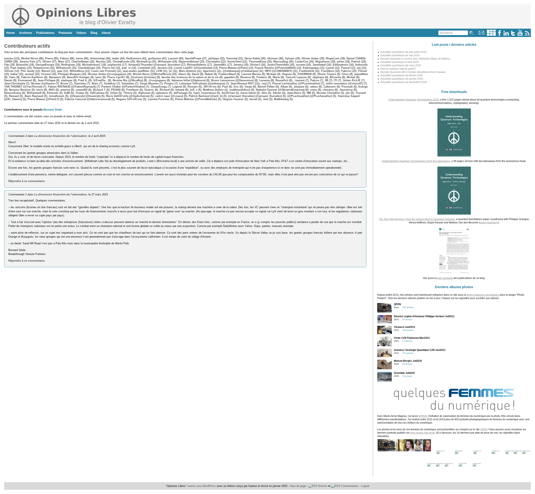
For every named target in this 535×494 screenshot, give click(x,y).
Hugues (287, 74)
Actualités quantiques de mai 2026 (400, 55)
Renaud (14, 96)
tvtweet (179, 89)
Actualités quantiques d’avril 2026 (399, 62)
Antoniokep (97, 58)
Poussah (347, 86)
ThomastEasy (257, 61)
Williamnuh (63, 67)
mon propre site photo (422, 433)
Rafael (209, 74)
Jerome (162, 67)
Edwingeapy (311, 67)
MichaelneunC (91, 64)
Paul (225, 86)
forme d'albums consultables (483, 295)
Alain (95, 83)
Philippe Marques (69, 74)
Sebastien (127, 83)
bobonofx (361, 64)
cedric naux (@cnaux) (169, 96)
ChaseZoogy (159, 86)
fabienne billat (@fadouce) (188, 80)
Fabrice (346, 71)
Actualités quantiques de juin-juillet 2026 (403, 52)
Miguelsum (322, 61)
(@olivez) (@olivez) (143, 77)
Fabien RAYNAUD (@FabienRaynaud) (72, 86)
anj (359, 67)
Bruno (64, 83)
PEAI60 (116, 89)
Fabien (64, 58)
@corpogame (157, 80)
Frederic (261, 77)
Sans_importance (204, 92)
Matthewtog (281, 99)
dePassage (181, 92)
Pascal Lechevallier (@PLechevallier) (296, 83)
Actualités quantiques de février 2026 (401, 75)
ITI (335, 80)
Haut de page (298, 486)
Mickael (271, 74)
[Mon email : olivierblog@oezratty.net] (481, 34)
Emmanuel (25, 80)
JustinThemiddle (278, 64)
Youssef (360, 92)
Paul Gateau (18, 67)
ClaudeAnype (86, 67)
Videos (81, 32)
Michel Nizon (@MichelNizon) (152, 74)
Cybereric (330, 86)
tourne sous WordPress (202, 486)
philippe (213, 58)
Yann (12, 77)
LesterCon (301, 61)
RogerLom (332, 58)
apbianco (162, 92)
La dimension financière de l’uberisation (60, 136)
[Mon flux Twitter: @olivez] (513, 34)
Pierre (49, 58)
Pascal (345, 67)
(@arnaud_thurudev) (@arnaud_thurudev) (255, 96)
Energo (363, 86)
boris (39, 89)
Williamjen (165, 61)
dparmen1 (209, 71)
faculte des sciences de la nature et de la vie (190, 77)
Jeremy (238, 64)
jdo (348, 92)
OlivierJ (255, 64)
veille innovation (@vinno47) (344, 83)
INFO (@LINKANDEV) (278, 71)
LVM (159, 71)
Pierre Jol (108, 67)
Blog (93, 32)
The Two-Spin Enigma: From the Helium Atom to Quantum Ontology (417, 219)
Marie (276, 77)
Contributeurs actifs (27, 46)
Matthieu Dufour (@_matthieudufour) (226, 89)
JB (326, 80)
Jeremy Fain (27, 61)
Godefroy (110, 83)
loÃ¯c (193, 89)
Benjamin (55, 77)
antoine (65, 89)
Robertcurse (41, 67)
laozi (98, 77)
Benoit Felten (266, 86)
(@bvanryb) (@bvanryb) (85, 96)
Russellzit (281, 80)
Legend (177, 86)
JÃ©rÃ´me (210, 86)
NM (309, 92)
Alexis (182, 74)
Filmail (362, 71)
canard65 (81, 89)
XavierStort (234, 61)
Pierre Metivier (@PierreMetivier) (196, 99)
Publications (45, 32)
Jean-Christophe (14, 83)
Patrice (314, 80)
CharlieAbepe (80, 61)
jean (59, 71)
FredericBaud (227, 74)
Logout (365, 486)
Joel (265, 99)
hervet (253, 99)
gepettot (229, 77)
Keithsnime (133, 58)
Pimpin (169, 83)
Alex (264, 92)
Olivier (46, 61)
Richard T (99, 89)
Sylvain (289, 58)
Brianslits (22, 64)
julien (340, 61)
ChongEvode (121, 61)
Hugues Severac (233, 99)
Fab (6, 64)
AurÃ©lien (228, 92)
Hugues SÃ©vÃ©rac (129, 99)
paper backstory (489, 222)
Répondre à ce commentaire (26, 181)
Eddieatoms (340, 64)
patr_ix (126, 67)
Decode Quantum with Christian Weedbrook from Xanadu (413, 72)
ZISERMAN (304, 74)
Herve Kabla (252, 58)
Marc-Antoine (187, 71)
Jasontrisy (346, 89)
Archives (25, 32)
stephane (318, 77)
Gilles (114, 92)
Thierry (127, 92)
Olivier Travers (326, 74)
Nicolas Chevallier (328, 92)
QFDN (483, 429)
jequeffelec (361, 74)
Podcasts (65, 32)
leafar (115, 58)
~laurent (299, 80)
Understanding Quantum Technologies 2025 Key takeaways (416, 161)
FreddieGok (306, 71)
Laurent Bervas (251, 74)
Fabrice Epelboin (32, 77)
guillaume (154, 58)
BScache (335, 77)
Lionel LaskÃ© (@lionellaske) (193, 67)
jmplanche (114, 64)
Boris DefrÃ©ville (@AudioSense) (127, 96)
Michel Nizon (29, 58)
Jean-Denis (294, 92)
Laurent (173, 58)
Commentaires (349, 486)
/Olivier (9, 71)
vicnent (300, 64)
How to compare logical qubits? (398, 68)
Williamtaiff (34, 92)
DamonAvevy (12, 92)
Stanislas (80, 83)
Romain (193, 86)
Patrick (355, 61)
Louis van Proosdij (103, 71)
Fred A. (83, 80)
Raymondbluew (189, 61)
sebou (314, 86)
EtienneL (53, 92)
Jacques (299, 86)
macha (8, 58)
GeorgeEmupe (45, 64)
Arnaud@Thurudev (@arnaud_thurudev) (154, 64)
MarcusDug (280, 61)
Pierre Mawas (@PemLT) (43, 99)
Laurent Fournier (158, 99)
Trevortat (231, 58)
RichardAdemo (196, 64)
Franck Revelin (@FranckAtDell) (275, 67)
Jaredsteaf (319, 64)
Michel (351, 77)
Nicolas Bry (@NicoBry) (128, 80)
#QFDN (423, 416)
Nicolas (101, 61)
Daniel (8, 80)
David (195, 74)
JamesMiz (219, 64)
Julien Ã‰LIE (351, 80)
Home (10, 32)
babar (14, 74)
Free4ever (132, 89)
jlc (170, 71)
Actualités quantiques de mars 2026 (400, 65)
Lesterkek (144, 67)
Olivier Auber (310, 58)
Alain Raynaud (33, 96)
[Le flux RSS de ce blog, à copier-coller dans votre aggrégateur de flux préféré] (527, 34)
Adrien (277, 92)
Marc (61, 61)
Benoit (46, 71)
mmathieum (56, 96)
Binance (245, 77)
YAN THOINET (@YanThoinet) (23, 86)
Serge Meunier (149, 83)
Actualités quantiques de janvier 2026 (401, 79)
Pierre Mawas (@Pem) (233, 67)
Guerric (149, 89)
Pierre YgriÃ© (116, 77)
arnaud (29, 74)
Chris (345, 74)
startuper (67, 80)
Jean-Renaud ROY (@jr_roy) (249, 83)
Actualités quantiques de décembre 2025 (403, 82)
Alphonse (144, 92)
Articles (322, 486)
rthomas (272, 58)
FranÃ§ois (327, 71)
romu (313, 89)
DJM (67, 92)
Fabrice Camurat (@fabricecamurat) (88, 99)
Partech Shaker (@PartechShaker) (123, 86)
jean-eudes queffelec (136, 71)
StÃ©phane (97, 92)
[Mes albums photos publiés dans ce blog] (491, 34)
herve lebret (248, 92)
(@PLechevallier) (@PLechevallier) (309, 96)
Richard (165, 89)
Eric (236, 86)
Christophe (213, 61)
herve (79, 58)
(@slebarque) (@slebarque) (240, 71)
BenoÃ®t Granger (78, 77)
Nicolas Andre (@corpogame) (107, 74)
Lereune (264, 80)
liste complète (445, 278)
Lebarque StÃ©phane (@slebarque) (202, 83)
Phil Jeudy (27, 71)
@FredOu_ (100, 80)
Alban (284, 86)
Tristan (79, 92)
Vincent (46, 74)
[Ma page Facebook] (499, 34)
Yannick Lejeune (296, 77)
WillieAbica (77, 71)
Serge (248, 86)
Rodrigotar (68, 64)
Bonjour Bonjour (20, 89)
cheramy (328, 89)
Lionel (330, 67)
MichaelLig (143, 61)
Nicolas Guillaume (43, 83)
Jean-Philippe (46, 80)
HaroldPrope (193, 58)
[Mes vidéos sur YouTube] (520, 34)
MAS (52, 89)
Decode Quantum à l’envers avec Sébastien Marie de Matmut (415, 58)
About (106, 32)
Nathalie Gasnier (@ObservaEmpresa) (280, 89)
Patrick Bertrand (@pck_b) (206, 96)
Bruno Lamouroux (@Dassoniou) (232, 80)
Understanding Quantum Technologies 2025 (414, 99)
